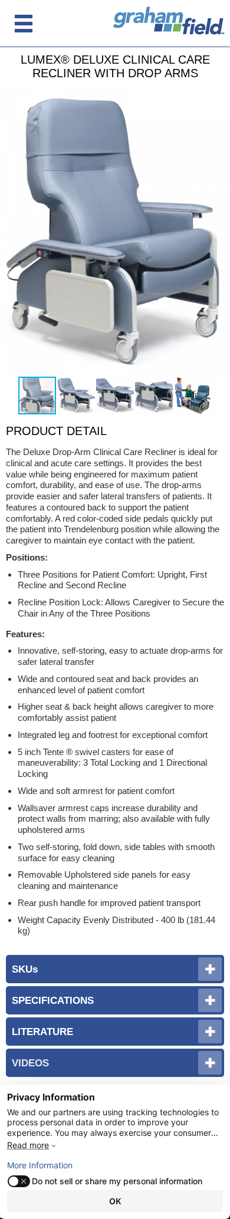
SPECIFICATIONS (53, 1000)
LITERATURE (42, 1031)
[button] (219, 232)
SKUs (25, 969)
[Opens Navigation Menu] (23, 23)
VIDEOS (30, 1063)
